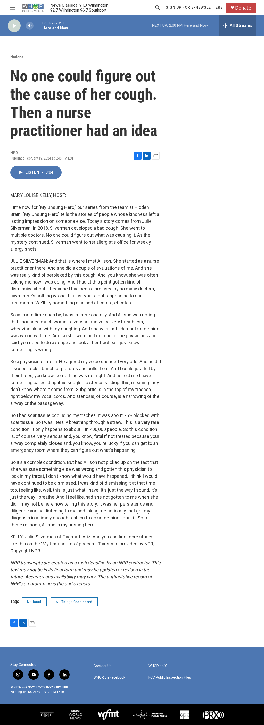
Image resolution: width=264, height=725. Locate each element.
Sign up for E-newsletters (194, 7)
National (17, 56)
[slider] (38, 25)
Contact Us (102, 666)
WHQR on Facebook (109, 677)
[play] (14, 26)
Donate (243, 8)
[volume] (29, 26)
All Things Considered (74, 602)
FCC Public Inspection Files (169, 677)
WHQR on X (157, 666)
